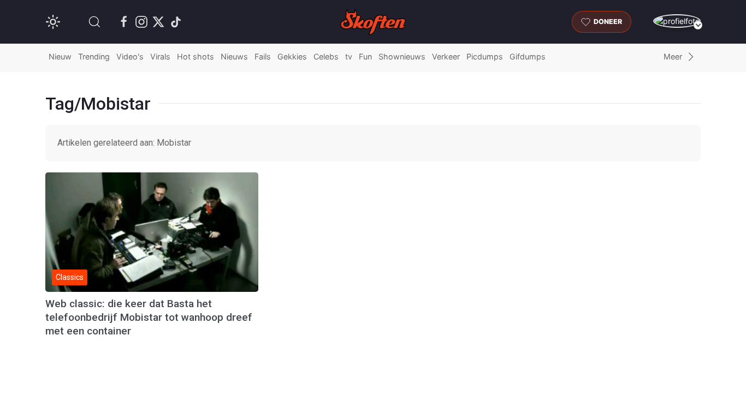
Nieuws (234, 56)
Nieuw (60, 56)
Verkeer (446, 56)
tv (348, 56)
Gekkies (292, 56)
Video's (130, 56)
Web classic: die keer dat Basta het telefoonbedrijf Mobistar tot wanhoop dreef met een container (148, 317)
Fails (262, 56)
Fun (365, 56)
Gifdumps (528, 56)
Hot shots (195, 56)
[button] (94, 21)
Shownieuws (401, 56)
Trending (94, 56)
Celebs (326, 56)
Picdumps (484, 56)
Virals (160, 56)
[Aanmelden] (677, 21)
